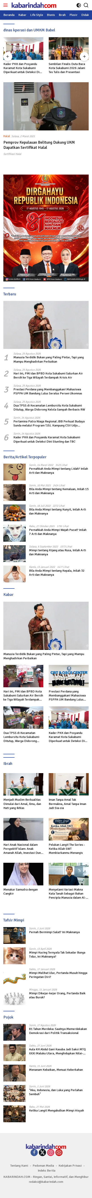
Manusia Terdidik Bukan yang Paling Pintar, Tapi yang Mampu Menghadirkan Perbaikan (48, 359)
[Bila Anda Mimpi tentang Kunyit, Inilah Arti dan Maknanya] (14, 512)
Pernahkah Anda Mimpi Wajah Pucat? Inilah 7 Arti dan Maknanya (57, 532)
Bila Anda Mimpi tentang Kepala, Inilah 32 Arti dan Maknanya (57, 573)
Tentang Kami (19, 1166)
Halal (6, 136)
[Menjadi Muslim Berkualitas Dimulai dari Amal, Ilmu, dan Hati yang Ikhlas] (23, 784)
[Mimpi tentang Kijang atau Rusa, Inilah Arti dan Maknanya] (14, 553)
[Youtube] (59, 1153)
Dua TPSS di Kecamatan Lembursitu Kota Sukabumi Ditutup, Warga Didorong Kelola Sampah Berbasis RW (49, 407)
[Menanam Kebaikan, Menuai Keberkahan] (14, 1073)
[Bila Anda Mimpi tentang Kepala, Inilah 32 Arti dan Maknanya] (14, 574)
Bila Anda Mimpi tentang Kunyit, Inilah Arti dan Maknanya (57, 511)
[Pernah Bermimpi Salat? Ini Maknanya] (14, 935)
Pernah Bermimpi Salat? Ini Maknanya (54, 932)
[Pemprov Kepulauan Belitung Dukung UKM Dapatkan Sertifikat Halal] (46, 106)
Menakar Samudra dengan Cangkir (20, 891)
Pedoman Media (43, 1166)
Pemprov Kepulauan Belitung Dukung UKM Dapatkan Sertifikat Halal (39, 145)
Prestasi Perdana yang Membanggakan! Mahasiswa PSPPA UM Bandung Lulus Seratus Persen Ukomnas (47, 391)
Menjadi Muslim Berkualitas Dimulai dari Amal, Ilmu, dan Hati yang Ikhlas (22, 804)
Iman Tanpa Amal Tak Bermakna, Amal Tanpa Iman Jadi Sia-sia (67, 804)
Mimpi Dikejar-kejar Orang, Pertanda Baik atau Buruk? (57, 995)
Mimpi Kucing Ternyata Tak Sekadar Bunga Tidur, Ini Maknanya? (57, 954)
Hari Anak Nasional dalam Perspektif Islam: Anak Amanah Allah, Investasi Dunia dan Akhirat (23, 849)
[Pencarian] (86, 5)
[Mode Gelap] (78, 5)
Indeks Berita (46, 1170)
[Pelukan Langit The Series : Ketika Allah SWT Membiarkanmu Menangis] (69, 829)
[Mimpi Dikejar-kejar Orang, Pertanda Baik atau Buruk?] (14, 996)
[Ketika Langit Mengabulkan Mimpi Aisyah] (14, 1113)
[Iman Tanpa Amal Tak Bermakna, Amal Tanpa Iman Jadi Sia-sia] (69, 784)
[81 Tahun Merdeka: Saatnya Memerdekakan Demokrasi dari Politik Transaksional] (14, 1032)
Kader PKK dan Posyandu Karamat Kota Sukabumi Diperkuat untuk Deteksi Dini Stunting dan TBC (22, 68)
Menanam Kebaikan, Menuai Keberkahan (56, 1070)
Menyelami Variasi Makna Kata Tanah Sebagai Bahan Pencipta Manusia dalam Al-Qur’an (67, 894)
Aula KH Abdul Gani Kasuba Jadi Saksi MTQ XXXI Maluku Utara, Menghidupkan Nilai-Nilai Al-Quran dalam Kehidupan (57, 1051)
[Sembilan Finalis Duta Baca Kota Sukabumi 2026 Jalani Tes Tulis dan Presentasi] (69, 48)
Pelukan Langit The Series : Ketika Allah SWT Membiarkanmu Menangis (67, 849)
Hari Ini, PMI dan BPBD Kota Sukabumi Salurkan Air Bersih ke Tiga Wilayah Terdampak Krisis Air (48, 375)
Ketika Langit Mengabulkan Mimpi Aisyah (56, 1110)
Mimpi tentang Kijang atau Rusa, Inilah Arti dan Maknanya (57, 552)
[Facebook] (34, 1153)
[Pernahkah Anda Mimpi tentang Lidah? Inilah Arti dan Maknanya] (14, 472)
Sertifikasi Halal (12, 154)
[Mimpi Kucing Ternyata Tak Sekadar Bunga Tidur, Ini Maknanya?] (14, 955)
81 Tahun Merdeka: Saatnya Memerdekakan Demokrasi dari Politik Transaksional (58, 1031)
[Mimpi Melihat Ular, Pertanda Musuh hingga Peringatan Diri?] (14, 976)
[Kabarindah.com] (33, 5)
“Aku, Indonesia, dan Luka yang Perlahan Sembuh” (56, 1092)
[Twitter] (42, 1153)
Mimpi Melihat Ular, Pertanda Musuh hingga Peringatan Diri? (58, 975)
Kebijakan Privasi (70, 1166)
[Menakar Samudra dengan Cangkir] (23, 874)
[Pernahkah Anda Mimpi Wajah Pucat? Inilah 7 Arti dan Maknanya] (14, 533)
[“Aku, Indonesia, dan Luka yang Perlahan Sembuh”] (14, 1093)
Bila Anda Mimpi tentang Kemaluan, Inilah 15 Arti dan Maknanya (59, 491)
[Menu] (6, 5)
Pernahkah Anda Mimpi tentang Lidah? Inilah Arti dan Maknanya (58, 471)
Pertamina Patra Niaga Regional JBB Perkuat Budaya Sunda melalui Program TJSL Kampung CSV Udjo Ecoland (49, 424)
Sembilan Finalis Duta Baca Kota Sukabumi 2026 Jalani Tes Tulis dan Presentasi (67, 68)
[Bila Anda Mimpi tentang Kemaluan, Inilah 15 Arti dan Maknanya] (14, 492)
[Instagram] (50, 1153)
